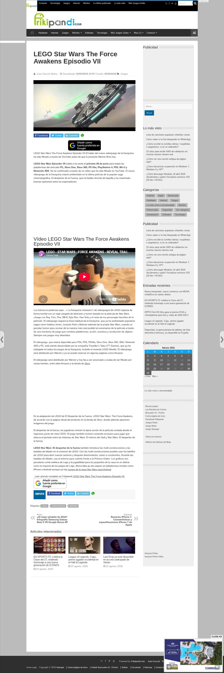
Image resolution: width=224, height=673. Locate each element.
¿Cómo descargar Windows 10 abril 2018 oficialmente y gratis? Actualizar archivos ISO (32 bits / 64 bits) (168, 177)
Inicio (32, 32)
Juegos (66, 3)
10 (161, 360)
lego (44, 506)
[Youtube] (175, 3)
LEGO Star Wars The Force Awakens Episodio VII (98, 476)
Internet (76, 3)
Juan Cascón (154, 661)
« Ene (147, 376)
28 (188, 368)
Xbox (87, 363)
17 (161, 364)
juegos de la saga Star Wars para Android (89, 469)
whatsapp (82, 135)
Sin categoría (182, 210)
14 (188, 360)
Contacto (43, 3)
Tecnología (55, 3)
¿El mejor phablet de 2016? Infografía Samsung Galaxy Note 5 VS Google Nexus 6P (52, 518)
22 (148, 368)
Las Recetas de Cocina (155, 409)
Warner (73, 506)
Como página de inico (155, 416)
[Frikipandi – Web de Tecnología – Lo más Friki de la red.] (64, 19)
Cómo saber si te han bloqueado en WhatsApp (168, 139)
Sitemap (148, 667)
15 (148, 364)
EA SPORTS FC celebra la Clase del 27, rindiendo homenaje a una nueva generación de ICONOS (48, 560)
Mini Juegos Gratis (137, 3)
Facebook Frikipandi (154, 419)
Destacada (173, 195)
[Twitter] (172, 3)
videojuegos (58, 506)
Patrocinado (152, 210)
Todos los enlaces (153, 437)
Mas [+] (137, 33)
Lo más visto (119, 3)
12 (175, 360)
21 (188, 364)
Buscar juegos (151, 406)
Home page (31, 667)
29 (148, 373)
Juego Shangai (152, 429)
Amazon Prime (151, 553)
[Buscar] (195, 3)
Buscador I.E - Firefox (154, 413)
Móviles (86, 3)
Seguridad (167, 210)
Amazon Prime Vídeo (154, 557)
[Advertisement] (84, 210)
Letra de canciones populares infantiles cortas (168, 135)
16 (154, 364)
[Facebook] (169, 3)
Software (89, 33)
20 (182, 364)
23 (154, 368)
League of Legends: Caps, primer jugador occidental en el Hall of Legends (83, 559)
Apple (161, 195)
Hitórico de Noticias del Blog (158, 442)
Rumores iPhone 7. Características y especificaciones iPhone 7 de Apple (115, 520)
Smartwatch (152, 214)
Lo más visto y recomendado (160, 205)
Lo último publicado (102, 3)
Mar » (155, 376)
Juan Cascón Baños (47, 73)
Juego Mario (151, 426)
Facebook (136, 667)
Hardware (43, 33)
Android (150, 195)
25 (168, 368)
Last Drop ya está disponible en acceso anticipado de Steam (118, 559)
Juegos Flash (151, 423)
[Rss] (166, 3)
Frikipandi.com (138, 661)
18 (168, 364)
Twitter (125, 667)
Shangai (60, 667)
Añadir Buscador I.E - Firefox (104, 667)
